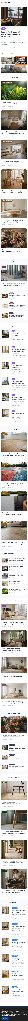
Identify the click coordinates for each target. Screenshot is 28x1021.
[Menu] (25, 2)
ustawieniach (11, 1015)
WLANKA (6, 2)
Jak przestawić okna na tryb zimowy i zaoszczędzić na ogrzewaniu (16, 569)
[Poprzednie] (2, 55)
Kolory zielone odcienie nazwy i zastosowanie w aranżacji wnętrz (17, 592)
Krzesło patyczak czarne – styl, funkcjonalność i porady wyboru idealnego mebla (17, 561)
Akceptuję (5, 1018)
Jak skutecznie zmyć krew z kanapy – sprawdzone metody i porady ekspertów (17, 584)
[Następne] (6, 55)
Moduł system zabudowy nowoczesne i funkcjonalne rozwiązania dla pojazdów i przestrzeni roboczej (16, 576)
